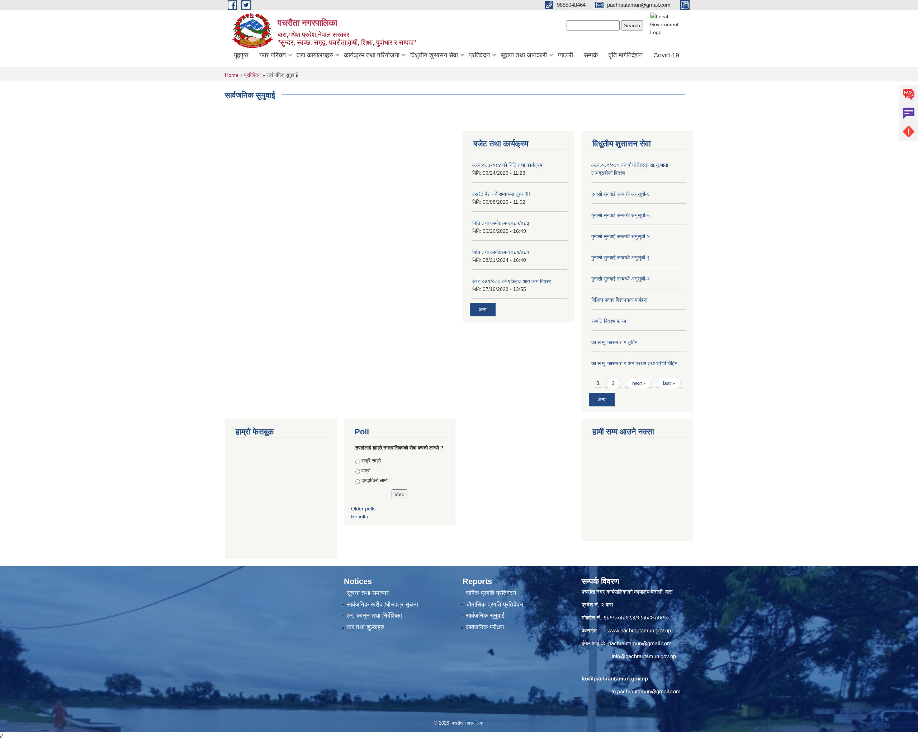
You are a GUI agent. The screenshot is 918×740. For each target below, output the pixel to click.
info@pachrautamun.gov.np (644, 656)
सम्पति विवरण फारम (608, 321)
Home (231, 75)
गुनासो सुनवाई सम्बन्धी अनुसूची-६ (620, 194)
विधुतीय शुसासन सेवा (434, 55)
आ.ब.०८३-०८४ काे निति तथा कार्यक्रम (507, 165)
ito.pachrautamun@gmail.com (645, 691)
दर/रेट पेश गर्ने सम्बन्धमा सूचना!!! (501, 194)
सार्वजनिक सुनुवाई (485, 615)
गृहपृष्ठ (241, 55)
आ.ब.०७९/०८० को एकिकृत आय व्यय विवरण (512, 281)
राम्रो (365, 470)
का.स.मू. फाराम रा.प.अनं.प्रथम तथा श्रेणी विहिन (634, 363)
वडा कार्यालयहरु (315, 55)
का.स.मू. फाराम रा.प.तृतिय (614, 342)
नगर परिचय (272, 55)
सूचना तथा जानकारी (524, 55)
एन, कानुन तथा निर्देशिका (374, 615)
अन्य (483, 309)
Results (359, 516)
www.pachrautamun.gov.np (639, 630)
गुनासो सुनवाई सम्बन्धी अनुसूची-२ (620, 279)
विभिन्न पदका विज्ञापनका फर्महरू (619, 300)
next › (638, 383)
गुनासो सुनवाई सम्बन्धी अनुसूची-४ (620, 236)
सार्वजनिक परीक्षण (485, 627)
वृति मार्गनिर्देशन (626, 55)
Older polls (363, 509)
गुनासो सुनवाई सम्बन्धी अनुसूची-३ (620, 257)
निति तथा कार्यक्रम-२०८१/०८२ (500, 252)
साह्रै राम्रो (371, 460)
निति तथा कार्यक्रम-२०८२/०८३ (500, 223)
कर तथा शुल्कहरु (365, 627)
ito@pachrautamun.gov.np (615, 678)
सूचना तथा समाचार (368, 593)
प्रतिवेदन (479, 55)
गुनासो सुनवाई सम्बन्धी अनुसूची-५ (620, 215)
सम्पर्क (591, 55)
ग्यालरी (565, 55)
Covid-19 (666, 55)
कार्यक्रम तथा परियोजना (371, 55)
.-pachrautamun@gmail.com (638, 643)
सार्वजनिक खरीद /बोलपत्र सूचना (382, 604)
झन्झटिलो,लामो (374, 480)
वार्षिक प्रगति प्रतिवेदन (491, 593)
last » (669, 383)
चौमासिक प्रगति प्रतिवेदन (494, 604)
